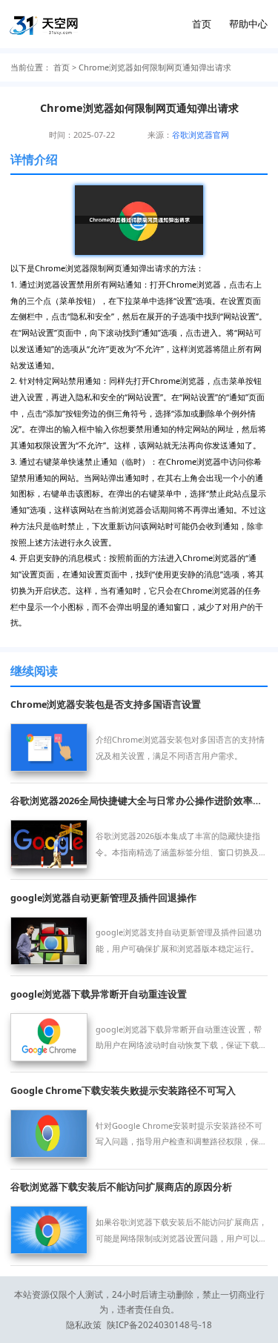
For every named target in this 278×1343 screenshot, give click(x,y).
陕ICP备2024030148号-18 (159, 1324)
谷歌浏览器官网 (200, 134)
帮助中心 (248, 23)
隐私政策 (84, 1324)
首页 (201, 23)
